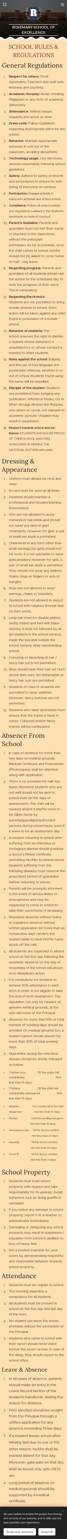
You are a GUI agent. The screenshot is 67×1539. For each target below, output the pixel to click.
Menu (62, 4)
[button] (4, 4)
